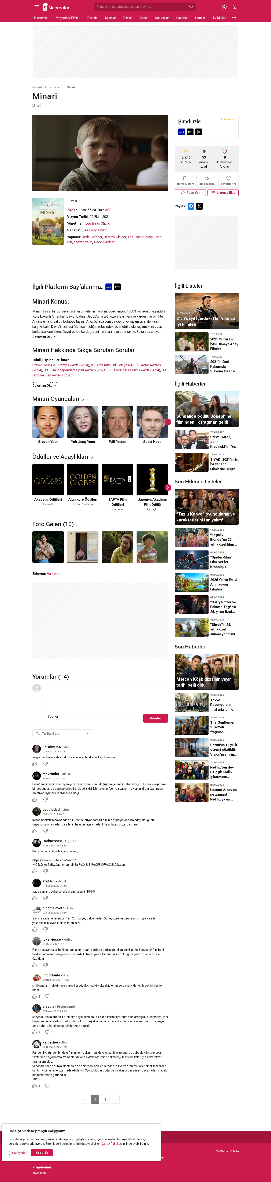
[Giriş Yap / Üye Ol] (224, 7)
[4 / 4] (152, 547)
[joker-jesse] (36, 941)
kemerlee (50, 1042)
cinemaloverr (53, 908)
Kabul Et (42, 1152)
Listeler (200, 17)
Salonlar (110, 17)
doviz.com (39, 1173)
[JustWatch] (228, 119)
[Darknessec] (36, 843)
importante (51, 975)
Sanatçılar (162, 17)
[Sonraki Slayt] (168, 422)
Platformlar (41, 17)
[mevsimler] (36, 775)
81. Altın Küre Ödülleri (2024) (112, 365)
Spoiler (53, 717)
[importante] (36, 977)
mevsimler (51, 774)
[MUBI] (181, 132)
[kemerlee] (36, 1044)
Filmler (127, 17)
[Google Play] (198, 132)
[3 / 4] (117, 547)
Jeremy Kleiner (115, 237)
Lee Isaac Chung (97, 223)
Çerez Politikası (112, 1143)
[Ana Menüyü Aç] (36, 7)
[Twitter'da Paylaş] (199, 206)
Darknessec (52, 841)
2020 (71, 210)
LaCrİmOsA (52, 747)
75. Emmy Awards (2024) (70, 365)
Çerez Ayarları (17, 1152)
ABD (108, 210)
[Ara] (191, 7)
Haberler (182, 17)
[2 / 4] (82, 547)
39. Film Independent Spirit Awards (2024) (75, 370)
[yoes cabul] (36, 811)
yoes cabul (51, 810)
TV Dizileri (219, 17)
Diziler (144, 17)
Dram (73, 201)
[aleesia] (36, 1008)
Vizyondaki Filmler (68, 17)
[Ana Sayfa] (56, 7)
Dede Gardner (92, 237)
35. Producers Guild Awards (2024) (134, 370)
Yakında (92, 17)
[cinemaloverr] (36, 910)
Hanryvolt (53, 574)
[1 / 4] (48, 547)
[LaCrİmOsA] (36, 749)
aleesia (48, 1007)
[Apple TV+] (190, 132)
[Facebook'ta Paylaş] (191, 206)
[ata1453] (36, 883)
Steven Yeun (83, 242)
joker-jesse (52, 939)
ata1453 (49, 881)
